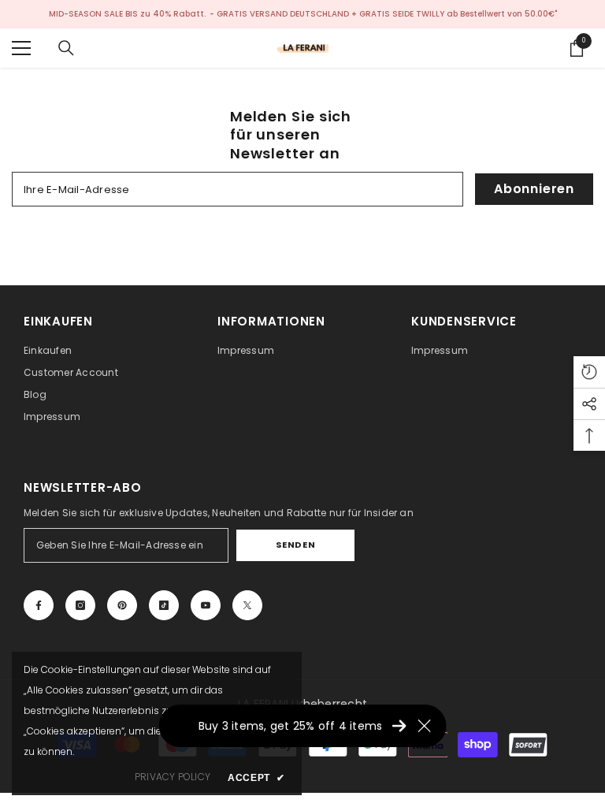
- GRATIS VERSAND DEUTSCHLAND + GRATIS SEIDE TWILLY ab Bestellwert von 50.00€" (383, 14)
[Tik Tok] (164, 605)
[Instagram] (80, 605)
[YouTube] (206, 605)
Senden (295, 544)
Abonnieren (534, 189)
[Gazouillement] (247, 605)
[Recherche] (66, 48)
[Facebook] (39, 605)
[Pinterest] (122, 605)
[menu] (21, 48)
